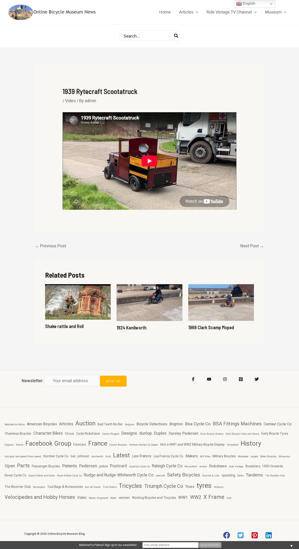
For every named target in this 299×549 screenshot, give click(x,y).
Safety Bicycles (183, 475)
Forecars (79, 444)
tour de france (93, 487)
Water (113, 498)
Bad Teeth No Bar (110, 424)
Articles (186, 12)
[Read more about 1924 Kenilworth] (149, 302)
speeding (228, 475)
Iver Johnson (80, 456)
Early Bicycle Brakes (212, 433)
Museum (273, 12)
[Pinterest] (241, 379)
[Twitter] (257, 379)
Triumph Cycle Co (163, 486)
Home (165, 12)
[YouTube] (209, 379)
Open (10, 466)
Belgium (129, 424)
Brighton (176, 424)
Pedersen (88, 465)
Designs (129, 433)
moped (254, 456)
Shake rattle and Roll (64, 326)
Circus (69, 433)
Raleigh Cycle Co (167, 465)
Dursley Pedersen (183, 433)
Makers (191, 456)
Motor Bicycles (268, 456)
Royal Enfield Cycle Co (69, 475)
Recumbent (191, 466)
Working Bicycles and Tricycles (154, 498)
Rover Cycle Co (15, 475)
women (124, 498)
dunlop (145, 433)
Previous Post (50, 245)
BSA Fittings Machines (237, 424)
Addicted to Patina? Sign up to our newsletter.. (108, 545)
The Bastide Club (275, 475)
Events (19, 444)
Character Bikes (48, 433)
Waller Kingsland (98, 498)
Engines (9, 444)
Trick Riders (110, 487)
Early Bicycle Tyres (274, 433)
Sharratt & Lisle (211, 475)
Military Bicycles (224, 456)
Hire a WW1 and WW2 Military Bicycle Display (192, 444)
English (248, 3)
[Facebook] (193, 379)
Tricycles (130, 486)
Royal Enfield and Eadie (41, 475)
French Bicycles (118, 444)
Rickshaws (218, 466)
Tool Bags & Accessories (65, 487)
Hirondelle (232, 444)
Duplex (160, 433)
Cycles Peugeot (110, 433)
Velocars (219, 487)
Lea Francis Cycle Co (168, 456)
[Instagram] (225, 379)
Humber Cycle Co (55, 456)
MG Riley (205, 456)
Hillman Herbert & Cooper (143, 444)
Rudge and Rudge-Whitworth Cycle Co (118, 474)
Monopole (243, 456)
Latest (121, 455)
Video (70, 100)
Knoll (108, 456)
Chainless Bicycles (18, 433)
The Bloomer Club (18, 487)
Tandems (254, 474)
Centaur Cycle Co (278, 424)
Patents (69, 466)
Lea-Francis (141, 456)
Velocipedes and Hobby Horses (40, 497)
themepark (39, 487)
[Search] (176, 36)
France (97, 443)
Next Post (252, 245)
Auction (85, 423)
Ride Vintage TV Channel (229, 12)
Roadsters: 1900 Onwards (264, 466)
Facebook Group (48, 443)
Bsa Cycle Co (198, 424)
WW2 (195, 497)
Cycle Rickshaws (88, 433)
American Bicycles (42, 424)
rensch (203, 466)
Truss (189, 486)
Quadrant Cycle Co (139, 466)
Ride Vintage (236, 466)
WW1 (183, 497)
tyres (204, 486)
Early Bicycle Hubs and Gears (242, 433)
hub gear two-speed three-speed (23, 456)
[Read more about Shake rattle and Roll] (78, 301)
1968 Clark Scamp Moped (211, 327)
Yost (228, 498)
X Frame (213, 497)
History (251, 443)
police (103, 466)
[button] (195, 12)
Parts (23, 465)
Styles (240, 475)
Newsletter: (33, 380)
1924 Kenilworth (131, 327)
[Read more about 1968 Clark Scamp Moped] (221, 302)
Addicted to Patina (15, 424)
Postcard (118, 465)
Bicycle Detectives (151, 424)
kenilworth (97, 456)
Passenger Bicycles (46, 466)
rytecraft (160, 475)
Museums (284, 456)
